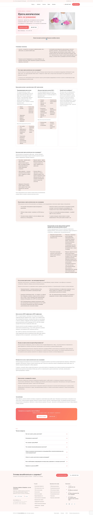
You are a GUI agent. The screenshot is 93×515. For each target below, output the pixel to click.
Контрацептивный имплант (54, 494)
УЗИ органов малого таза (39, 488)
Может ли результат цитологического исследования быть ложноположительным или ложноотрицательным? (44, 452)
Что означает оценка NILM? (32, 442)
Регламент (62, 513)
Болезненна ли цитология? (32, 438)
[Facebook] (69, 1)
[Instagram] (67, 1)
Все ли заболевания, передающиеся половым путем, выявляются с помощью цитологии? (45, 461)
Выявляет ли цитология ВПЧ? (32, 465)
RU (73, 1)
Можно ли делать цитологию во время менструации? (37, 457)
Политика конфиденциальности (74, 513)
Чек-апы (44, 4)
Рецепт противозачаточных (55, 492)
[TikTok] (70, 1)
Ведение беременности (39, 495)
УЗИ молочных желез (38, 490)
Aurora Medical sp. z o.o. (22, 513)
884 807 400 (68, 4)
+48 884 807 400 (74, 475)
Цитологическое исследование (40, 497)
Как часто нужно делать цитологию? (34, 434)
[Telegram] (75, 504)
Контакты (53, 4)
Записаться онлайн (23, 27)
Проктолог (36, 507)
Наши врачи (52, 495)
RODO (67, 513)
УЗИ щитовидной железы (54, 490)
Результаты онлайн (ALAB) (54, 497)
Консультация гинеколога (39, 486)
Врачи (49, 4)
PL (77, 1)
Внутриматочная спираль (39, 499)
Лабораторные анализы (54, 486)
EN (79, 1)
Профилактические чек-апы (55, 488)
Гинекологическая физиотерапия (40, 503)
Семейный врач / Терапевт (39, 505)
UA (75, 1)
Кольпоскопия (37, 492)
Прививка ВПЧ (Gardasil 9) (39, 501)
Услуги (32, 4)
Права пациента (56, 513)
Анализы (38, 4)
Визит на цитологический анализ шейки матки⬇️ (46, 38)
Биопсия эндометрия (38, 494)
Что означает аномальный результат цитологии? (36, 447)
